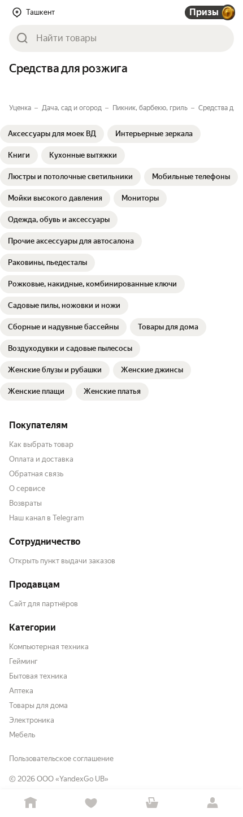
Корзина (152, 803)
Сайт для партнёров (43, 603)
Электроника (31, 720)
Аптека (21, 690)
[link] (52, 134)
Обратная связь (36, 474)
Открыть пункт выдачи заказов (62, 561)
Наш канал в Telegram (46, 518)
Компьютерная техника (49, 646)
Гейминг (23, 661)
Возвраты (25, 503)
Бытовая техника (38, 676)
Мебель (22, 735)
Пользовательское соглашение (61, 758)
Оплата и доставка (41, 459)
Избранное (91, 803)
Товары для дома (38, 705)
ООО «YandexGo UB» (73, 779)
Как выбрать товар (41, 444)
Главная (30, 803)
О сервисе (27, 488)
